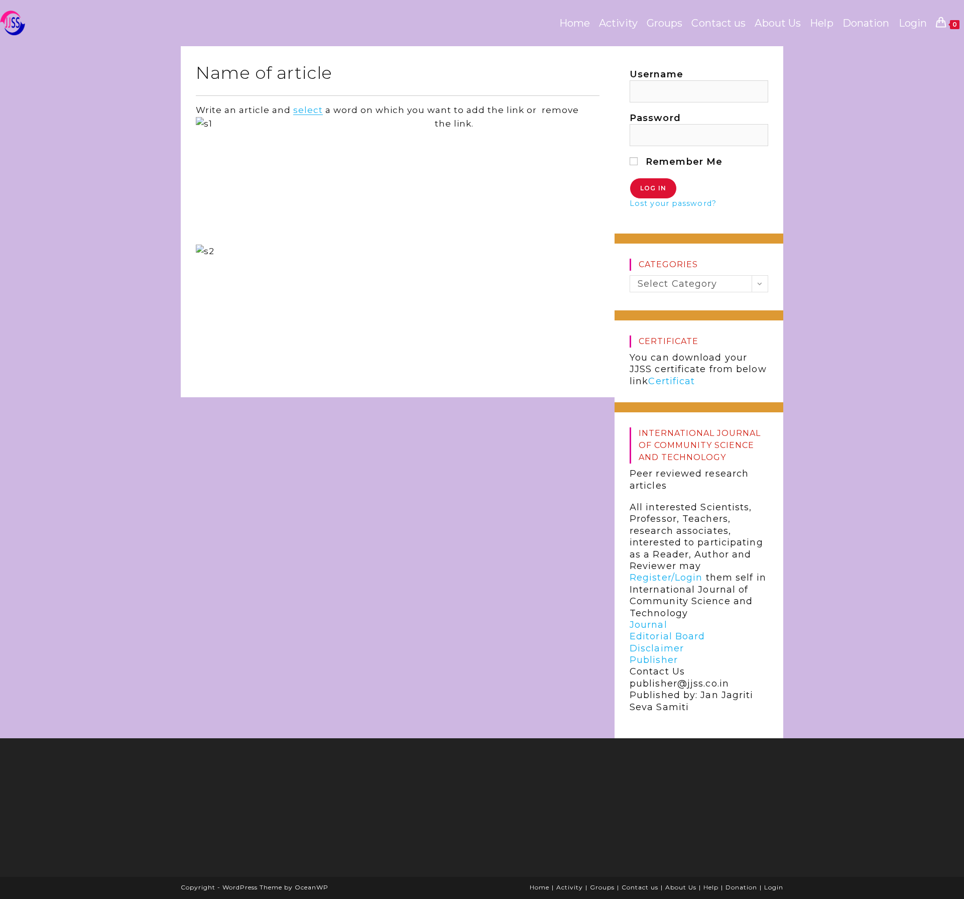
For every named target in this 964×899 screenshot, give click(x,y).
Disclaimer (657, 648)
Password (655, 118)
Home (539, 887)
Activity (569, 887)
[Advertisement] (263, 811)
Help (710, 887)
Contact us (640, 887)
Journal (648, 624)
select (308, 110)
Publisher (654, 659)
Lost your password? (673, 203)
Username (656, 74)
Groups (602, 887)
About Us (680, 887)
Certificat (671, 381)
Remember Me (682, 161)
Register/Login (666, 577)
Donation (741, 887)
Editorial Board (667, 636)
